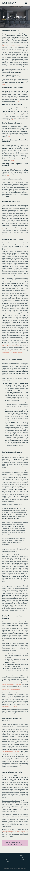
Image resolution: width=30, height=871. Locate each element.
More (3, 84)
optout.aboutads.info (8, 350)
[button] (26, 2)
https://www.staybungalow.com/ (11, 45)
